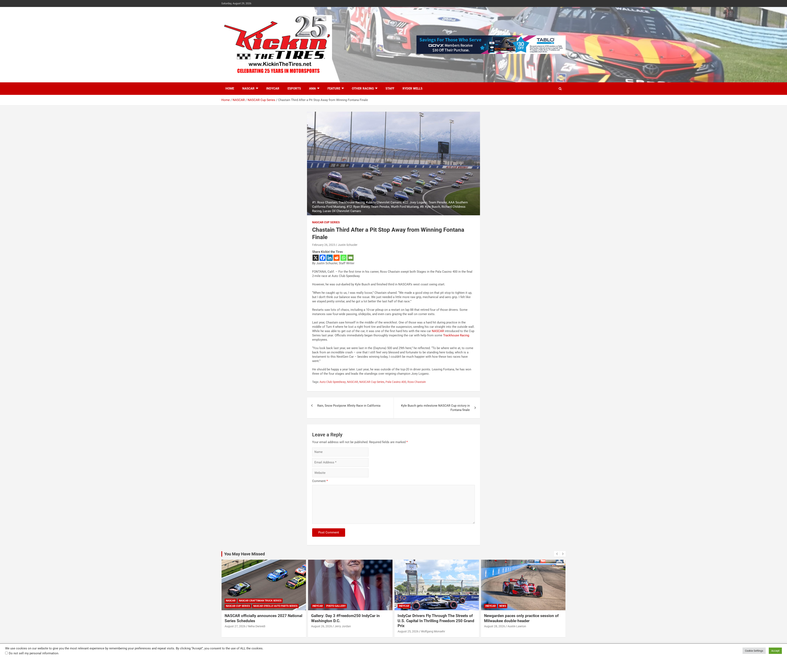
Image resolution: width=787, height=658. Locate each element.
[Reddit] (336, 258)
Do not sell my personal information (33, 653)
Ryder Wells (412, 88)
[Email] (350, 258)
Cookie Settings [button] (754, 650)
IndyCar (272, 88)
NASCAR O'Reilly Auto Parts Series (275, 606)
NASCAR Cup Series (326, 222)
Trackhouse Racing (456, 335)
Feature (334, 88)
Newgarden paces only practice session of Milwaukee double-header (521, 618)
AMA (312, 88)
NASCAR (248, 88)
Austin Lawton (516, 626)
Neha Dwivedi (256, 626)
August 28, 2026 (494, 626)
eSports (294, 88)
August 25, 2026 (408, 631)
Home (229, 88)
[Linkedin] (329, 258)
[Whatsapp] (343, 258)
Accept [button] (775, 650)
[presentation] (557, 554)
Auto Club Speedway (333, 381)
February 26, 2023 (323, 244)
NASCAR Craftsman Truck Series (260, 600)
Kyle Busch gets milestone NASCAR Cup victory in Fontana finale (435, 408)
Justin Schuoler (347, 244)
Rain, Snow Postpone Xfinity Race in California (348, 405)
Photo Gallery (336, 606)
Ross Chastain (416, 381)
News (502, 606)
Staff (390, 88)
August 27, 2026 (235, 626)
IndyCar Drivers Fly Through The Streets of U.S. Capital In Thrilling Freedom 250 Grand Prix (436, 620)
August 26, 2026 (321, 626)
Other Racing (363, 88)
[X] (316, 258)
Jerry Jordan (342, 626)
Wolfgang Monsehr (433, 631)
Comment (320, 481)
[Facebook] (323, 258)
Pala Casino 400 (396, 381)
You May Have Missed (244, 553)
